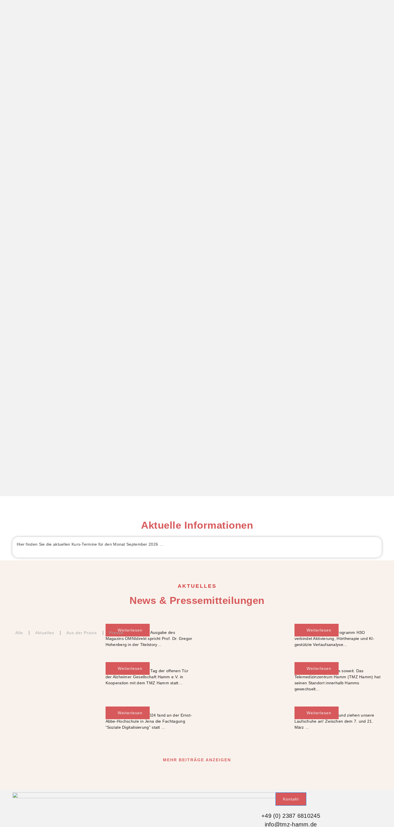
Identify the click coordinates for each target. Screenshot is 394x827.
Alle (19, 632)
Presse (116, 632)
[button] (197, 759)
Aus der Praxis (81, 632)
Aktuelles (44, 632)
